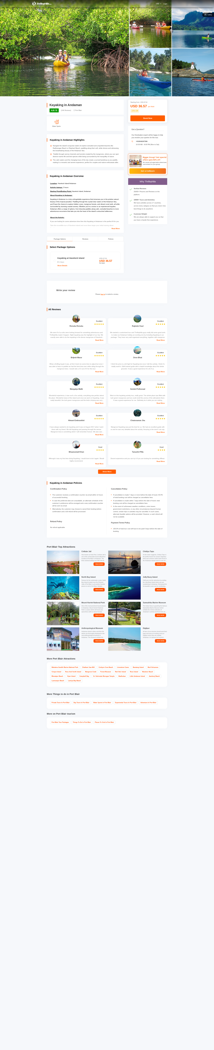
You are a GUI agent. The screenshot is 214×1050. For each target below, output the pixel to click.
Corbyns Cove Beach (106, 667)
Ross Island (134, 672)
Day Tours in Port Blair (81, 702)
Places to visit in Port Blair (104, 722)
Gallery (209, 15)
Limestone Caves (123, 667)
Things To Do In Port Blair (82, 722)
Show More (107, 472)
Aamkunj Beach (154, 676)
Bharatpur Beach (57, 676)
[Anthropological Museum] (63, 639)
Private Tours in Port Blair (61, 702)
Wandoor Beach (147, 672)
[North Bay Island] (63, 588)
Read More (116, 228)
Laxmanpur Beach (58, 680)
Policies (110, 239)
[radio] (85, 261)
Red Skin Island (120, 672)
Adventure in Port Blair (148, 702)
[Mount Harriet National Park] (63, 613)
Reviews (85, 239)
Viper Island (71, 676)
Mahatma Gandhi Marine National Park (65, 667)
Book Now (147, 118)
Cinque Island (56, 672)
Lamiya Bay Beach (74, 680)
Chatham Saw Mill (88, 667)
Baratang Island (138, 667)
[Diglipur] (124, 639)
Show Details (62, 265)
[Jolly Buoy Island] (124, 588)
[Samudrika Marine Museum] (124, 613)
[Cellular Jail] (63, 562)
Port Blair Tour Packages (60, 722)
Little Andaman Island (137, 676)
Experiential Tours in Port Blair (125, 702)
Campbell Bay (84, 676)
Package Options (60, 238)
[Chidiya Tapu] (124, 562)
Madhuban (122, 676)
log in (103, 294)
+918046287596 (141, 141)
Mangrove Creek (90, 672)
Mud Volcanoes (153, 667)
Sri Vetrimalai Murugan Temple (103, 676)
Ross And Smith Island (73, 672)
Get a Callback (148, 171)
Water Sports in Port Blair (102, 702)
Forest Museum (105, 672)
